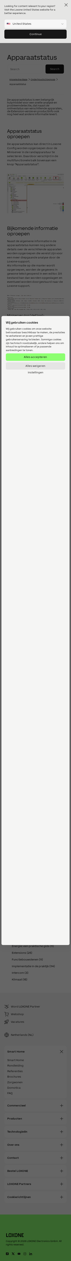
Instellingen (35, 372)
